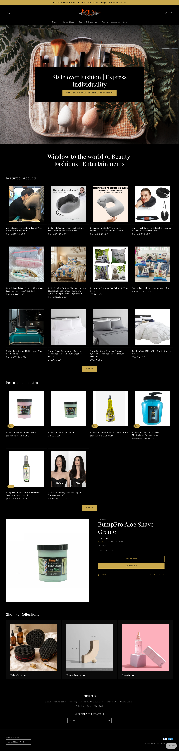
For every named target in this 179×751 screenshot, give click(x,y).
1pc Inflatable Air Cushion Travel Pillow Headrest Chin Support (24, 229)
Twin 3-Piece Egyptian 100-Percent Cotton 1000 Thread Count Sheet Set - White (66, 354)
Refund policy (60, 702)
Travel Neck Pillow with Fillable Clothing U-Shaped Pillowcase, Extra (151, 229)
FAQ (101, 706)
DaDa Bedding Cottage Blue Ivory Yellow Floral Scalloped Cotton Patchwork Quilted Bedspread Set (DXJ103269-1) (67, 291)
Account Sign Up (110, 702)
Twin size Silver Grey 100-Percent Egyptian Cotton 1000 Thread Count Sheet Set (107, 354)
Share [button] (103, 575)
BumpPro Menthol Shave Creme (21, 432)
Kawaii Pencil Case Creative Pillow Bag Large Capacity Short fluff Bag (24, 289)
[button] (8, 12)
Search (48, 702)
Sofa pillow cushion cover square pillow (151, 288)
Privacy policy (75, 702)
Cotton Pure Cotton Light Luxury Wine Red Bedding (24, 352)
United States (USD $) (17, 742)
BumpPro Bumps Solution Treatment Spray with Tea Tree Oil (23, 493)
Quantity (101, 546)
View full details (154, 575)
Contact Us (92, 706)
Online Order (126, 702)
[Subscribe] (108, 720)
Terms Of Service (92, 702)
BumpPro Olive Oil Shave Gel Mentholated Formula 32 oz (145, 433)
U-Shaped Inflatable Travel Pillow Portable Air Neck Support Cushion (106, 229)
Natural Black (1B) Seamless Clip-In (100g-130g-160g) (64, 493)
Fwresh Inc (155, 743)
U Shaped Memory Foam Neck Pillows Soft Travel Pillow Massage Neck (66, 229)
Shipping (101, 541)
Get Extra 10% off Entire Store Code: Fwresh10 (89, 93)
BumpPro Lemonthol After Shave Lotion (109, 432)
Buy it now (131, 566)
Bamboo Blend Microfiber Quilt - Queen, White (151, 352)
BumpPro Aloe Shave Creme (61, 432)
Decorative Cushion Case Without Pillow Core (109, 289)
